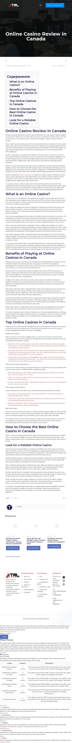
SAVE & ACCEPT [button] (5, 742)
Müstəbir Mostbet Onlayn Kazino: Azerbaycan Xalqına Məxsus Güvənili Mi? (14, 541)
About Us (27, 576)
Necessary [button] (3, 653)
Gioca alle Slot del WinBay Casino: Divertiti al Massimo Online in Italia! (36, 541)
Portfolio (26, 582)
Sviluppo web (43, 579)
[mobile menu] (40, 5)
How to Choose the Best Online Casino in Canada (22, 112)
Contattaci (27, 592)
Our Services (28, 579)
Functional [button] (3, 705)
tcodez (18, 65)
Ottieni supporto (29, 589)
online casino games (26, 175)
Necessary (5, 654)
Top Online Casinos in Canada (22, 102)
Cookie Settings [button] (5, 632)
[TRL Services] (14, 5)
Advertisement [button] (4, 728)
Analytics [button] (2, 721)
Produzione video (44, 587)
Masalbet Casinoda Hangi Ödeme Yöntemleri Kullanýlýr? (56, 540)
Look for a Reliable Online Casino (22, 121)
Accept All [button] (13, 632)
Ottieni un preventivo (55, 5)
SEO (40, 576)
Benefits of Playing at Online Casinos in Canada (23, 93)
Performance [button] (4, 713)
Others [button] (2, 736)
